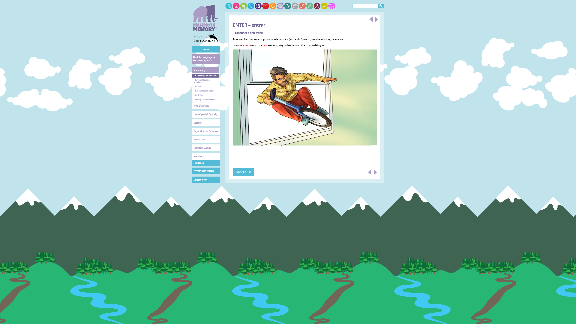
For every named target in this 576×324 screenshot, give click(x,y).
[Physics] (251, 6)
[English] (273, 6)
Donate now (200, 179)
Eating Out (199, 139)
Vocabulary (200, 70)
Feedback (199, 163)
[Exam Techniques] (331, 6)
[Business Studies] (324, 6)
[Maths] (258, 6)
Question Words (202, 148)
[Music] (302, 6)
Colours (197, 122)
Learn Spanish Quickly (205, 114)
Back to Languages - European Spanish (204, 59)
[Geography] (287, 6)
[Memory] (228, 6)
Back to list (243, 172)
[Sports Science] (317, 6)
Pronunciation (201, 106)
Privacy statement (204, 170)
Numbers (199, 156)
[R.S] (295, 6)
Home (206, 49)
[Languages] (280, 6)
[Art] (309, 6)
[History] (265, 6)
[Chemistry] (236, 6)
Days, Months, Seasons (206, 131)
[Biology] (243, 6)
